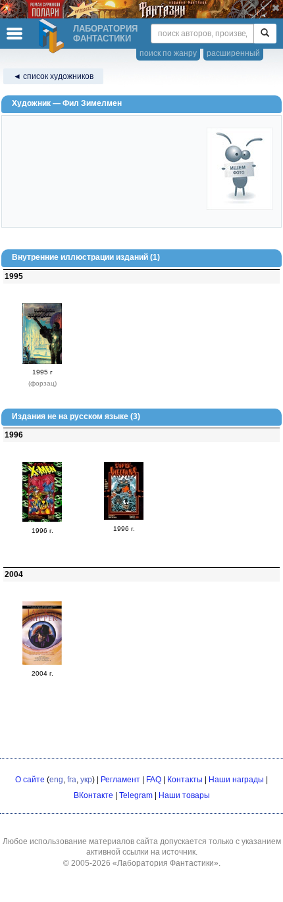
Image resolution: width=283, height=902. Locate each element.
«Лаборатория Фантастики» (166, 863)
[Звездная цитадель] (42, 361)
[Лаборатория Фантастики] (53, 36)
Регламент (120, 779)
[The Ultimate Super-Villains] (123, 517)
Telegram (136, 795)
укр (86, 779)
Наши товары (184, 795)
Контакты (185, 779)
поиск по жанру (168, 53)
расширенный (233, 53)
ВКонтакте (93, 795)
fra (71, 779)
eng (56, 779)
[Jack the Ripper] (42, 662)
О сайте (30, 779)
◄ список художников (53, 76)
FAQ (153, 779)
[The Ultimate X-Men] (42, 519)
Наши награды (236, 779)
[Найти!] (264, 33)
